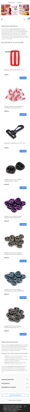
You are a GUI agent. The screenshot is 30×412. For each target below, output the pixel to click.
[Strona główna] (15, 9)
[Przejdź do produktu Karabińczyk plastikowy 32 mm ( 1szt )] (15, 131)
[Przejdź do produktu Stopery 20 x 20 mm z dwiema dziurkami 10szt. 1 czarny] (15, 168)
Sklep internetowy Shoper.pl (15, 400)
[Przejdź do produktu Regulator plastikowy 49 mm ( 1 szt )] (15, 58)
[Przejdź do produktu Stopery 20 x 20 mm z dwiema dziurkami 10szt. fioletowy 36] (15, 204)
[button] (2, 19)
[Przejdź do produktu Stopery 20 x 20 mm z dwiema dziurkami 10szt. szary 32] (15, 314)
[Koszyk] (28, 20)
